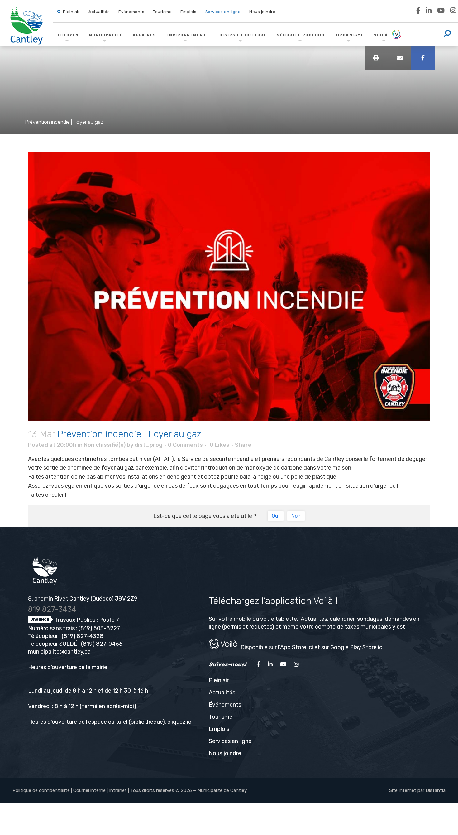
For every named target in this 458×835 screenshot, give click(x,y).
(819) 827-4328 (82, 636)
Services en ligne (230, 741)
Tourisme (220, 716)
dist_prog (148, 445)
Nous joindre (225, 753)
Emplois (219, 729)
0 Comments (185, 445)
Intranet (118, 790)
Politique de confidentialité (41, 790)
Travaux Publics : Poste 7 (86, 619)
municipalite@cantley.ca (59, 651)
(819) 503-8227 (99, 628)
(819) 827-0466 (101, 643)
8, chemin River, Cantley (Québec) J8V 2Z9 (82, 598)
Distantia (436, 790)
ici (190, 721)
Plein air (219, 680)
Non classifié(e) (105, 445)
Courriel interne (89, 790)
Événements (225, 704)
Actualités (222, 692)
